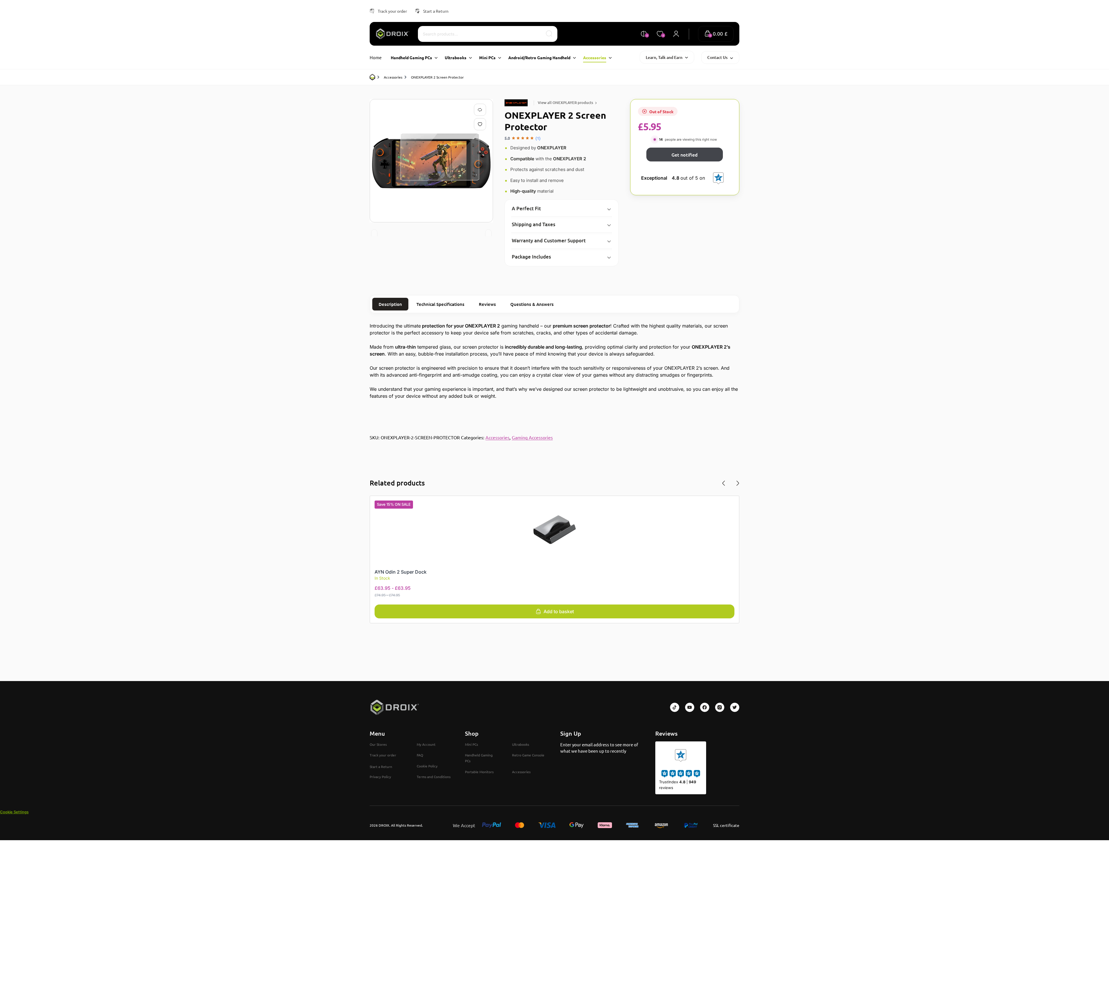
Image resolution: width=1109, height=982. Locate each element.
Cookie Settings (14, 812)
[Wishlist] (481, 124)
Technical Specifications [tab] (440, 304)
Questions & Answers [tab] (532, 304)
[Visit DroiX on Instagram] (719, 707)
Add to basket (559, 611)
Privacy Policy (380, 776)
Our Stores (378, 744)
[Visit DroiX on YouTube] (689, 707)
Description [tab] (390, 304)
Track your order (392, 11)
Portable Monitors (479, 771)
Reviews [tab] (487, 304)
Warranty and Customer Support (549, 240)
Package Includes (531, 256)
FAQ (420, 755)
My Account (426, 744)
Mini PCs (471, 744)
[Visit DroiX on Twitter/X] (734, 707)
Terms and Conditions (434, 776)
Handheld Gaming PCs (479, 758)
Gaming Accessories (532, 437)
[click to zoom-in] (431, 160)
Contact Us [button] (717, 57)
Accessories (393, 77)
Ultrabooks (520, 744)
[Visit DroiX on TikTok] (674, 707)
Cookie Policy (427, 766)
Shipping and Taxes (533, 224)
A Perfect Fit (526, 208)
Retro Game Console (528, 755)
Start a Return (436, 11)
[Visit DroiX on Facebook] (704, 707)
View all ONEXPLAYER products (565, 102)
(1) (538, 138)
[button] (716, 34)
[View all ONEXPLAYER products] (517, 103)
